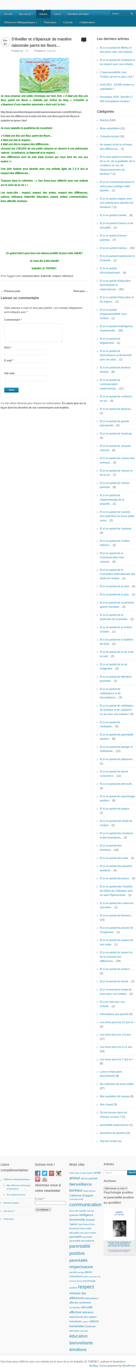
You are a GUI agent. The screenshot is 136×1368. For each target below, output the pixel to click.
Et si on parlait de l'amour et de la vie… (116, 472)
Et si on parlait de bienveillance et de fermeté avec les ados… (116, 355)
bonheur (75, 1190)
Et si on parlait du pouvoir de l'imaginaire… (116, 930)
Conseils (68, 22)
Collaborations (87, 22)
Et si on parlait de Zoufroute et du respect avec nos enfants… (117, 62)
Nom (7, 347)
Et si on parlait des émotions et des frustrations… (116, 835)
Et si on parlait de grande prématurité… (114, 423)
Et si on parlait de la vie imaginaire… (113, 666)
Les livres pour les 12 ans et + (117, 1022)
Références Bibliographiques (20, 22)
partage (81, 1272)
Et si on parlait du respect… (116, 969)
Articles (43, 14)
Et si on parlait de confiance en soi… (116, 398)
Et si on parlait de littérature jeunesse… (116, 678)
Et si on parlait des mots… (115, 858)
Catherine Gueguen (81, 1195)
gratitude (74, 1215)
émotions (78, 1349)
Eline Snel (74, 1211)
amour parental (89, 1178)
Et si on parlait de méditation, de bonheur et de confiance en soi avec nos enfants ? (117, 710)
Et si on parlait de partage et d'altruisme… (116, 749)
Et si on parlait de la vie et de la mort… (117, 654)
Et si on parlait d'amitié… (114, 215)
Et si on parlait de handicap (116, 433)
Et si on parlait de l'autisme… (117, 528)
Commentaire (13, 319)
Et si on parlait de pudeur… (116, 808)
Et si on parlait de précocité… (117, 783)
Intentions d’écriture (78, 14)
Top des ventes (109, 1141)
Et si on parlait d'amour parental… (113, 237)
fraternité (46, 276)
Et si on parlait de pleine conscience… (114, 773)
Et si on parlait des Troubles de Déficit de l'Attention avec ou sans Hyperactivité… (116, 890)
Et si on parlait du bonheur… (116, 915)
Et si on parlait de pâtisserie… (117, 759)
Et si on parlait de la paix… (115, 594)
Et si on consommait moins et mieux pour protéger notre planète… (117, 186)
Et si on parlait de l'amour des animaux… (117, 460)
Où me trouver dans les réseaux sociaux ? (113, 1114)
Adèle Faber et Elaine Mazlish (81, 1173)
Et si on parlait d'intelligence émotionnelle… (116, 328)
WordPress (128, 1365)
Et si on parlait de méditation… (110, 724)
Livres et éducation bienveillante (111, 1073)
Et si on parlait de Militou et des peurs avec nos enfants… (117, 49)
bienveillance (80, 1184)
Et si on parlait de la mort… (115, 586)
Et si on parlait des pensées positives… (116, 868)
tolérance (67, 276)
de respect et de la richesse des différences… (116, 146)
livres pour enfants (87, 1233)
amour (74, 1178)
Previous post (10, 291)
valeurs (86, 1322)
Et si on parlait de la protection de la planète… (115, 617)
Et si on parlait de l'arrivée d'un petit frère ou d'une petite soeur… (117, 516)
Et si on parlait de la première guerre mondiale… (117, 604)
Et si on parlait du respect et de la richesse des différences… (116, 956)
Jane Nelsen (84, 1224)
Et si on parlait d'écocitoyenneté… (111, 270)
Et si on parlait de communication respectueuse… (110, 384)
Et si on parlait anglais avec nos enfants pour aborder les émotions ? (116, 203)
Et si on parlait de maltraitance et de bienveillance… (110, 693)
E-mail (8, 360)
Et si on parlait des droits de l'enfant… (116, 823)
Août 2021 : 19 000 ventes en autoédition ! (117, 86)
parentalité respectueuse (114, 1125)
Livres (57, 14)
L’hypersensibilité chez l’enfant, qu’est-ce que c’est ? (117, 74)
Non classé (106, 1104)
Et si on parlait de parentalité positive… (116, 736)
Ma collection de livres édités (117, 1084)
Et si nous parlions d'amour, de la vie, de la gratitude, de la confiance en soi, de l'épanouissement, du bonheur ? (117, 165)
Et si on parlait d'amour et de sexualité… (116, 225)
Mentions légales (11, 1203)
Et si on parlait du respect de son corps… (116, 942)
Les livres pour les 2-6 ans (115, 1034)
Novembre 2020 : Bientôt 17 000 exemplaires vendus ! (116, 99)
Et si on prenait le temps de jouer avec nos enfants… (116, 991)
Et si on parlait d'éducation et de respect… (117, 299)
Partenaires (50, 22)
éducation (74, 1331)
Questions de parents (112, 1133)
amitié (97, 1172)
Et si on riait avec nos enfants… (112, 1004)
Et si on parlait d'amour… (114, 248)
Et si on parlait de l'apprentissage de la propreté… (112, 499)
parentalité (75, 1236)
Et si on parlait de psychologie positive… (117, 798)
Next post (80, 291)
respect (56, 276)
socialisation (75, 1307)
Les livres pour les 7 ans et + (116, 1059)
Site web (9, 373)
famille (82, 1211)
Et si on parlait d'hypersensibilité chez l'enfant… (113, 314)
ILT (27, 50)
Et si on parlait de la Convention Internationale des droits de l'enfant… (117, 574)
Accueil (8, 14)
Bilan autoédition (110, 128)
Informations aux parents (114, 1014)
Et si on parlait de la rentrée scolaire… (116, 629)
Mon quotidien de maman (115, 1096)
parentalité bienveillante (81, 1241)
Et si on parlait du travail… (115, 981)
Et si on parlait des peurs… (115, 878)
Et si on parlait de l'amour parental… (115, 485)
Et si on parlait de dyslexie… (116, 409)
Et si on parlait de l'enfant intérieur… (114, 543)
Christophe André (76, 1199)
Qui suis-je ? (26, 14)
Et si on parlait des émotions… (111, 847)
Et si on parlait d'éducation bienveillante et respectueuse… (115, 285)
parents (73, 1272)
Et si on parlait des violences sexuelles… (117, 905)
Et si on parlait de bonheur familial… (115, 369)
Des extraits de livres (16, 1195)
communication (30, 276)
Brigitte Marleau (89, 1191)
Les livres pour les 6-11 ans (116, 1047)
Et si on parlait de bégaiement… (110, 340)
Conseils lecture (109, 136)
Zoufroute (90, 1326)
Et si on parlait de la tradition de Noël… (116, 641)
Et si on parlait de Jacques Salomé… (115, 448)
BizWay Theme (98, 1365)
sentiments (85, 1302)
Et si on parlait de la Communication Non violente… (112, 557)
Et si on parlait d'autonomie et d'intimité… (117, 258)
